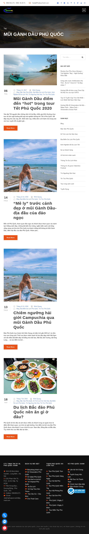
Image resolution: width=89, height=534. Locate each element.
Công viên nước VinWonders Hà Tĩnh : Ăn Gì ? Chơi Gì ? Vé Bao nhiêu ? (72, 83)
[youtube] (81, 3)
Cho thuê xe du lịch (34, 479)
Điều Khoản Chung (76, 486)
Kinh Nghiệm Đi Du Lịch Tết (70, 145)
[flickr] (64, 3)
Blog (17, 92)
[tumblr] (74, 3)
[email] (58, 3)
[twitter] (77, 3)
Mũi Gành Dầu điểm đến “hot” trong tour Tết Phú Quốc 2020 (34, 103)
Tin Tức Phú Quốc (49, 94)
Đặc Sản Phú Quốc (26, 92)
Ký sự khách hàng (67, 150)
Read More (11, 128)
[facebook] (61, 3)
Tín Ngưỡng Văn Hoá (35, 94)
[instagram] (84, 3)
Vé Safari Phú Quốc (34, 477)
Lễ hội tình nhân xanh (68, 155)
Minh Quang (36, 90)
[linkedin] (67, 3)
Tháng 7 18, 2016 (21, 399)
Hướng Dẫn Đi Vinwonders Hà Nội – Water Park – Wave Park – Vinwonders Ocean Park (73, 107)
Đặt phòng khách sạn (34, 470)
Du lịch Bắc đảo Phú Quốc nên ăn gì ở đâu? (34, 412)
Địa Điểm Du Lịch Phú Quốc (42, 92)
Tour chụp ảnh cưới (67, 184)
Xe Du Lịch (31, 486)
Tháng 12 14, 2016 (22, 197)
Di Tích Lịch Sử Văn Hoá (41, 401)
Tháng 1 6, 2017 (21, 90)
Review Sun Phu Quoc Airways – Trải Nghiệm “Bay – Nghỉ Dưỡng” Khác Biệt (72, 73)
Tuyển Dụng (65, 189)
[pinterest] (71, 3)
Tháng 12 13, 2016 (22, 306)
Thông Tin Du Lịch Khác (69, 160)
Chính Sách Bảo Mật (77, 484)
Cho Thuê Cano (32, 499)
